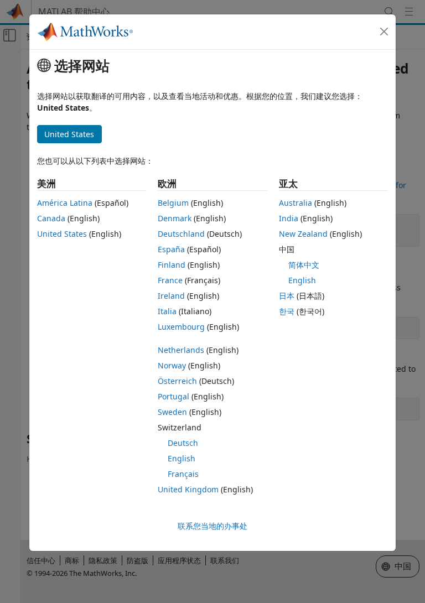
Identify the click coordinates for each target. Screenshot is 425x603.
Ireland (171, 295)
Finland (171, 264)
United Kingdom (188, 489)
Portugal (173, 396)
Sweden (172, 412)
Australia (295, 202)
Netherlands (181, 350)
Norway (172, 365)
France (170, 280)
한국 (286, 311)
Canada (51, 218)
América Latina (64, 202)
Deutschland (181, 233)
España (171, 249)
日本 (286, 295)
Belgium (173, 202)
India (288, 218)
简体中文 (303, 264)
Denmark (174, 218)
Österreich (177, 381)
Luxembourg (181, 326)
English (181, 458)
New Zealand (303, 233)
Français (183, 474)
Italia (167, 311)
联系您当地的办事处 (212, 526)
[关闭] (384, 31)
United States (62, 233)
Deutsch (183, 443)
